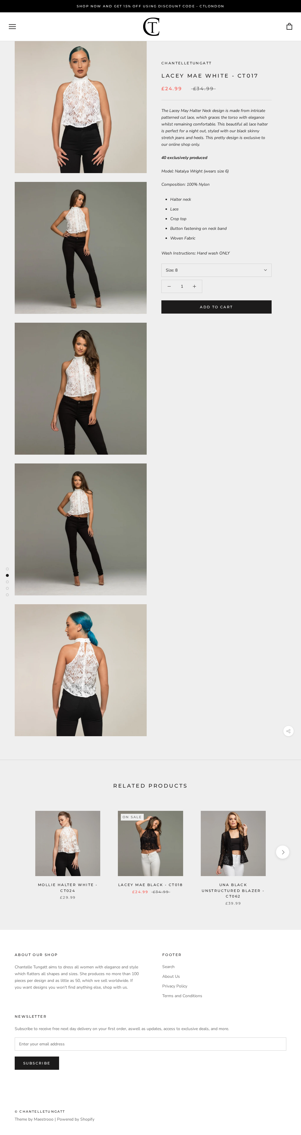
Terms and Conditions (182, 996)
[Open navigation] (12, 26)
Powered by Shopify (75, 1119)
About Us (171, 976)
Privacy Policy (174, 986)
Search (168, 967)
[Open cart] (289, 26)
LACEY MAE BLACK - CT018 (150, 885)
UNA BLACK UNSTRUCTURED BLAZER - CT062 (233, 891)
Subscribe (37, 1063)
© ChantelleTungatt (40, 1111)
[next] (282, 852)
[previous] (18, 852)
